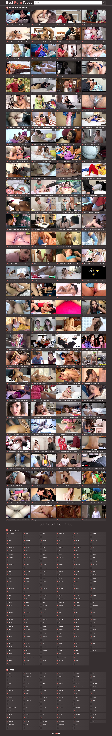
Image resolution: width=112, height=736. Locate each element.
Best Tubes (19, 2)
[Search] (104, 2)
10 (70, 524)
